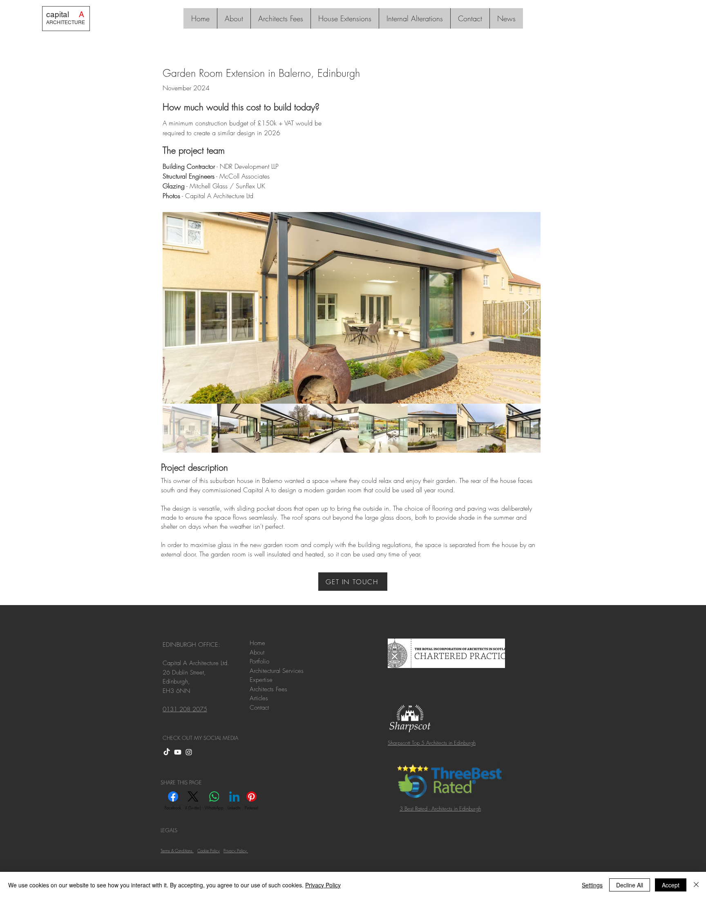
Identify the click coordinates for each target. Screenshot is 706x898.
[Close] (696, 884)
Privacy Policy (323, 885)
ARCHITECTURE (65, 22)
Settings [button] (592, 885)
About (258, 652)
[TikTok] (167, 752)
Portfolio (259, 661)
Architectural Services (277, 671)
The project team (194, 150)
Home (257, 643)
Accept (670, 885)
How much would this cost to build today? (241, 107)
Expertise (261, 680)
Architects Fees (269, 689)
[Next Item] (526, 308)
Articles (260, 698)
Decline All (629, 885)
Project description (194, 467)
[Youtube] (178, 752)
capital (65, 14)
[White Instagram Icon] (189, 752)
